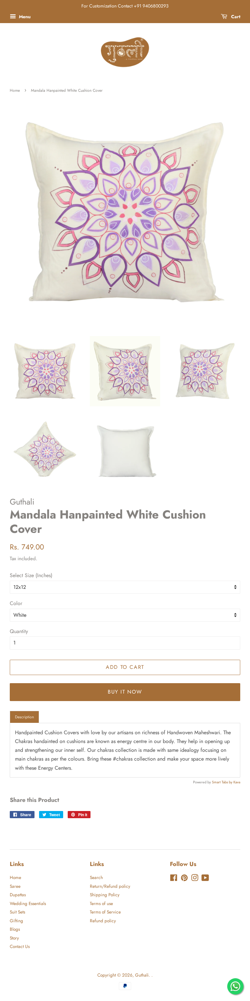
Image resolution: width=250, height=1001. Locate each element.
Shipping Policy (104, 894)
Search (96, 877)
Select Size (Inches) (31, 575)
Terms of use (101, 903)
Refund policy (103, 920)
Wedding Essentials (28, 903)
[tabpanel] (125, 750)
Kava (236, 782)
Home (15, 90)
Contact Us (20, 946)
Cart (235, 16)
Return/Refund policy (110, 886)
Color (16, 603)
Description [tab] (24, 717)
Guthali (142, 975)
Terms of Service (105, 912)
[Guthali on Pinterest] (184, 879)
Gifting (16, 920)
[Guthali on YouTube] (205, 879)
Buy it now (125, 692)
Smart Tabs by (222, 782)
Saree (15, 886)
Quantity (19, 631)
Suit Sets (17, 912)
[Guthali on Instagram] (194, 879)
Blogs (15, 929)
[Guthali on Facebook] (173, 879)
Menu (24, 16)
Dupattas (18, 894)
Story (14, 938)
